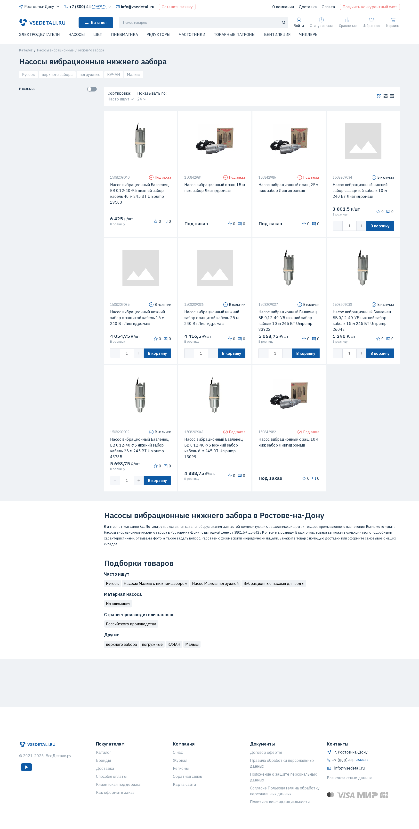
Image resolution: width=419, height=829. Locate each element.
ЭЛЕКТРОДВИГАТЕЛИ (39, 34)
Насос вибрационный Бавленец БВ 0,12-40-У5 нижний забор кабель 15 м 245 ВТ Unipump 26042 (362, 320)
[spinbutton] (349, 226)
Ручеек (28, 74)
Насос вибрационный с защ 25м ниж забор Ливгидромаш (288, 187)
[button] (22, 38)
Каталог (99, 22)
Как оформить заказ (115, 792)
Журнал (180, 760)
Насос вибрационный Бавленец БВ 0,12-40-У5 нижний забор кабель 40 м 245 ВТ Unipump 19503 (139, 193)
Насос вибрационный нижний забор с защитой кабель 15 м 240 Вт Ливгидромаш (137, 317)
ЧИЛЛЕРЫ (309, 34)
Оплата (328, 6)
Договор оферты (266, 752)
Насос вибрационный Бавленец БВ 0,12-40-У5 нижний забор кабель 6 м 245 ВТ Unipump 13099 (213, 448)
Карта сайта (184, 784)
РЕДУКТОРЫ (158, 34)
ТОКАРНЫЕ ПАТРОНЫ (235, 34)
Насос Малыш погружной (215, 583)
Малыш (133, 74)
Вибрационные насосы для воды (273, 583)
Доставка (308, 6)
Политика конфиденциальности (280, 801)
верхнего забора (57, 74)
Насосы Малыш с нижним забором (155, 583)
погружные (90, 74)
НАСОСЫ (76, 34)
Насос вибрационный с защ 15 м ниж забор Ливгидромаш (214, 187)
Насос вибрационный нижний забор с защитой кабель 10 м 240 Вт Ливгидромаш (360, 190)
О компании (283, 6)
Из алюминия (118, 603)
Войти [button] (299, 26)
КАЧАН (113, 74)
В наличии (27, 89)
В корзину (380, 226)
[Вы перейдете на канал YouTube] (26, 767)
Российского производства (131, 624)
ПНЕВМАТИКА (124, 34)
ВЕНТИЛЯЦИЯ (277, 34)
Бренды (103, 760)
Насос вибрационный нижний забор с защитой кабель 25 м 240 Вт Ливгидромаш (211, 317)
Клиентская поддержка (118, 784)
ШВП (98, 34)
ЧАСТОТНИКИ (192, 34)
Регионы (181, 768)
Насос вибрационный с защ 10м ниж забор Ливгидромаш (288, 442)
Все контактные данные (349, 777)
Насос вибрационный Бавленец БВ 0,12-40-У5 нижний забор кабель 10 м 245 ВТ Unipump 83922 (287, 320)
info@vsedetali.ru (137, 7)
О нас (178, 752)
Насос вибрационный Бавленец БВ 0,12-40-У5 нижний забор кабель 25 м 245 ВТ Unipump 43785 (139, 448)
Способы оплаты (111, 776)
